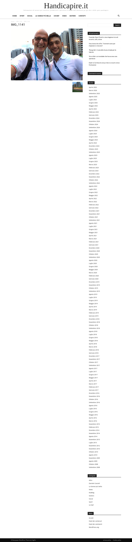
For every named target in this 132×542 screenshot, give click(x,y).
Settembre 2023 (94, 152)
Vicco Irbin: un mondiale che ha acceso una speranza (103, 57)
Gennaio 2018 (93, 353)
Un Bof (91, 505)
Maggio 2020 (93, 270)
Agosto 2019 (93, 294)
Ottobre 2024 (93, 124)
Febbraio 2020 (94, 276)
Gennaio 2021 (93, 245)
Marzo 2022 (93, 202)
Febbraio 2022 (94, 205)
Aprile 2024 (93, 143)
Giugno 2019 (93, 300)
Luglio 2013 (93, 443)
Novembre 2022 (94, 177)
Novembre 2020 (94, 251)
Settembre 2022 (94, 183)
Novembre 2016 (94, 396)
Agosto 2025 (93, 97)
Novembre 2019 (94, 285)
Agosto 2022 (93, 186)
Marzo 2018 (93, 347)
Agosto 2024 (93, 131)
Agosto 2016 (93, 405)
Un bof (56, 16)
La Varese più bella (43, 16)
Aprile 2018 (93, 344)
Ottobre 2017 (93, 362)
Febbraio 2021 (94, 242)
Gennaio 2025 (93, 115)
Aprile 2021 (93, 236)
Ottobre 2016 (93, 399)
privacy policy (107, 540)
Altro (90, 480)
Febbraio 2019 (94, 313)
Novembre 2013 (94, 439)
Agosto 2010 (93, 455)
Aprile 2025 (93, 109)
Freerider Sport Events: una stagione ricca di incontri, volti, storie (103, 38)
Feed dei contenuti (95, 521)
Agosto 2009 (93, 461)
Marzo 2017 (93, 384)
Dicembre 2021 (94, 211)
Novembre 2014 (94, 433)
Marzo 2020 (93, 273)
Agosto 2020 (93, 260)
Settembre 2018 (94, 328)
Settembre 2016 (94, 402)
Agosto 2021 (93, 223)
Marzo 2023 (93, 164)
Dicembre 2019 (94, 282)
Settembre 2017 (94, 365)
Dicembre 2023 (94, 146)
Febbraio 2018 (94, 350)
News (91, 490)
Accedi (91, 518)
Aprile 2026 (93, 87)
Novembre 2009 (94, 458)
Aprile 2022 (93, 198)
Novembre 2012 (94, 446)
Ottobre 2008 (93, 464)
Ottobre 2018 (93, 325)
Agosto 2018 (93, 331)
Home (14, 16)
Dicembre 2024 (94, 118)
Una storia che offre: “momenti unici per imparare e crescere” (102, 45)
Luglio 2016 (93, 409)
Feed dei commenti (95, 524)
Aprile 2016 (93, 418)
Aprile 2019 (93, 307)
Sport (22, 16)
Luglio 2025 (93, 100)
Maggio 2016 (93, 415)
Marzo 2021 (93, 239)
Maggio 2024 (93, 140)
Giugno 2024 (93, 137)
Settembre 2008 (94, 467)
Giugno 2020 (93, 266)
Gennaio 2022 (93, 208)
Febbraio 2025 (94, 112)
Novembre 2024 (94, 121)
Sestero (73, 16)
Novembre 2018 (94, 322)
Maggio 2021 (93, 232)
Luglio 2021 (93, 226)
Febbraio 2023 (94, 168)
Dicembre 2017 (94, 356)
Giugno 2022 (93, 192)
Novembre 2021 (94, 214)
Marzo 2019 (93, 310)
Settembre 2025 (94, 93)
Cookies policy (117, 540)
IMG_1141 (19, 21)
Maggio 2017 (93, 378)
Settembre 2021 (94, 220)
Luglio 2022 (93, 189)
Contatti (82, 16)
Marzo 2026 (93, 90)
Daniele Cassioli (94, 483)
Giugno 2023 (93, 161)
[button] (118, 16)
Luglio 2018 (93, 334)
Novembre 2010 (94, 449)
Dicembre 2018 (94, 319)
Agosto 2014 (93, 436)
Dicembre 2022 (94, 174)
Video (64, 16)
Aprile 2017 (93, 381)
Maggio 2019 (93, 304)
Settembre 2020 (94, 257)
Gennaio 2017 (93, 390)
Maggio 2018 (93, 341)
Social (29, 16)
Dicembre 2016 (94, 393)
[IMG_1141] (47, 80)
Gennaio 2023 (93, 171)
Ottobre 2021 (93, 217)
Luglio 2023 (93, 158)
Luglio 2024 (93, 134)
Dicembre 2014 (94, 430)
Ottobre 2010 (93, 452)
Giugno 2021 (93, 229)
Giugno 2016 (93, 412)
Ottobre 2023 (93, 149)
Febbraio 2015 (94, 427)
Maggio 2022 (93, 195)
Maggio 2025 (93, 106)
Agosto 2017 (93, 368)
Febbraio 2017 (94, 387)
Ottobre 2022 (93, 180)
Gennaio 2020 (93, 279)
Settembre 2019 (94, 291)
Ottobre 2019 (93, 288)
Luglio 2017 (93, 371)
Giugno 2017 (93, 375)
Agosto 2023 (93, 155)
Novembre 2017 (94, 359)
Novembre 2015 (94, 424)
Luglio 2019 (93, 297)
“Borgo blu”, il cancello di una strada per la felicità (102, 51)
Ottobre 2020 (93, 254)
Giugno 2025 (93, 103)
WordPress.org (94, 527)
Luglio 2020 (93, 263)
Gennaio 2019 (93, 316)
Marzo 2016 (93, 421)
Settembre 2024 (94, 127)
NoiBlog (91, 493)
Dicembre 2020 (94, 248)
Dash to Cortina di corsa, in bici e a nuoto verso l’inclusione (104, 64)
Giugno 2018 (93, 338)
